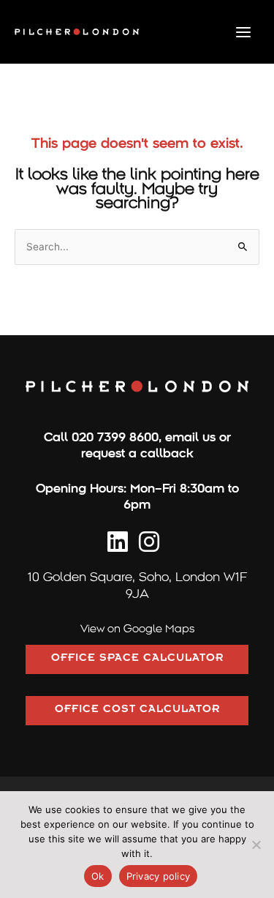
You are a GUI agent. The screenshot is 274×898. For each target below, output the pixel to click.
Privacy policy (158, 876)
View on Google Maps (137, 629)
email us (190, 437)
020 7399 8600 (115, 437)
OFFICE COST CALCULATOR (137, 710)
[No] (255, 844)
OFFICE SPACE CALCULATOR (137, 659)
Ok (97, 876)
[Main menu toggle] (243, 31)
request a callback (137, 453)
